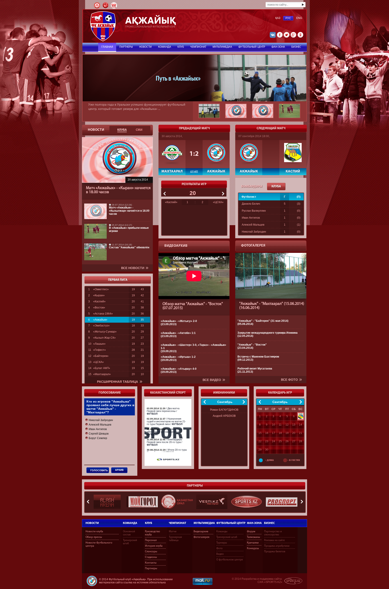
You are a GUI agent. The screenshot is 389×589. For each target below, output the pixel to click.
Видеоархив (176, 246)
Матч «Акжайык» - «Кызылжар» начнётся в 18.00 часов (129, 210)
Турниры (221, 542)
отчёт (194, 171)
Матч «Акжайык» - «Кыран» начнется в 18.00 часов (118, 190)
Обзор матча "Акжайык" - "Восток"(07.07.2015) (193, 306)
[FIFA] (114, 8)
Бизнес (269, 523)
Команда (130, 523)
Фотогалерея (253, 245)
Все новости (132, 268)
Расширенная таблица (117, 381)
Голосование (110, 392)
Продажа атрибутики (276, 546)
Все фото (289, 379)
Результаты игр (194, 184)
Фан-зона (254, 523)
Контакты (150, 563)
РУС (288, 18)
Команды (221, 531)
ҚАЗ (277, 18)
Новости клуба (94, 531)
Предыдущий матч (194, 128)
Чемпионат (177, 523)
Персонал (151, 540)
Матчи (172, 531)
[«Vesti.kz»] (212, 502)
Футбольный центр (231, 523)
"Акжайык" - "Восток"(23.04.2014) (252, 346)
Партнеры (126, 46)
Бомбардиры (251, 186)
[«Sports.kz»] (246, 502)
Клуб (148, 523)
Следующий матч (271, 128)
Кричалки (253, 542)
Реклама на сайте (274, 540)
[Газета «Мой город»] (142, 502)
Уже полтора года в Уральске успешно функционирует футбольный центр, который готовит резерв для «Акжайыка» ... (136, 106)
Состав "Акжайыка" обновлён (129, 247)
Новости (92, 523)
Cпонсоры (151, 551)
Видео (220, 554)
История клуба (154, 546)
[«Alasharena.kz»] (107, 502)
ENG (299, 18)
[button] (99, 420)
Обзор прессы (94, 537)
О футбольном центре (229, 559)
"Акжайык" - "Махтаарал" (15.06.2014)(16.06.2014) (271, 306)
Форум (251, 531)
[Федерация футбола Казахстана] (97, 8)
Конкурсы (253, 548)
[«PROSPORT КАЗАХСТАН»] (281, 502)
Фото (219, 548)
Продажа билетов (274, 551)
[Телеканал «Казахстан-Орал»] (177, 502)
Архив (119, 470)
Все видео (212, 380)
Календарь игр (280, 392)
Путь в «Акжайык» (178, 78)
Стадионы (151, 557)
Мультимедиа (204, 523)
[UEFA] (106, 8)
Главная (107, 46)
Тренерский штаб (226, 537)
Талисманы (253, 537)
